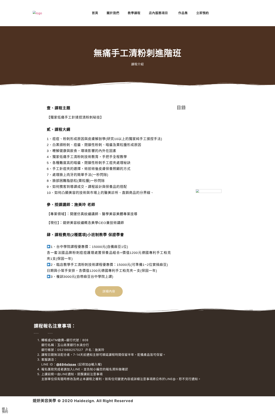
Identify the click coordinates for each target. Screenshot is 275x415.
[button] (159, 13)
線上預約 (5, 410)
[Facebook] (217, 13)
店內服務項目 (158, 13)
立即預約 (202, 13)
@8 (59, 364)
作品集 (183, 13)
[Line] (227, 13)
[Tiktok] (237, 13)
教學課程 (134, 13)
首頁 (95, 13)
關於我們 (113, 13)
